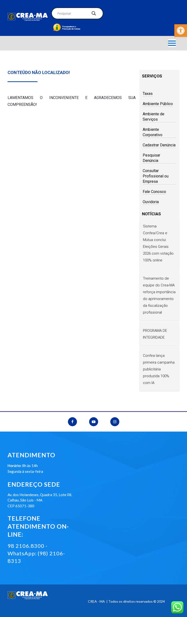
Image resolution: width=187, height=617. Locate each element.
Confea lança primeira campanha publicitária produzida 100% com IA (159, 369)
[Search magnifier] (94, 14)
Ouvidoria (151, 202)
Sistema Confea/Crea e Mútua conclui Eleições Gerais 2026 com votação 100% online (158, 243)
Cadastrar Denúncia (159, 145)
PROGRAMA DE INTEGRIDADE (155, 334)
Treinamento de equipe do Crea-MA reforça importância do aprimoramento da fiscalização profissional (159, 295)
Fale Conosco (154, 191)
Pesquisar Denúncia (151, 158)
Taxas (148, 93)
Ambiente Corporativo (152, 132)
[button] (180, 30)
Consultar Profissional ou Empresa (155, 176)
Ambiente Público (158, 103)
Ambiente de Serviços (153, 117)
